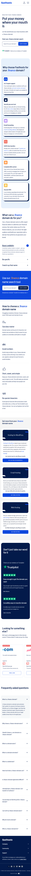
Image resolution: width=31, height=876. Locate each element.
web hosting (6, 517)
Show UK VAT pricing (14, 873)
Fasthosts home (6, 3)
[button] (24, 3)
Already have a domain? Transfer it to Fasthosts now (14, 293)
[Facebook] (11, 866)
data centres (10, 109)
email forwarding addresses (10, 130)
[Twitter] (9, 866)
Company (5, 844)
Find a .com (12, 673)
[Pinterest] (22, 866)
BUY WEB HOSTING (15, 532)
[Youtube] (19, 866)
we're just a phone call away (18, 88)
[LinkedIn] (17, 866)
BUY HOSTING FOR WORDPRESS (15, 460)
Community (5, 848)
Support (4, 853)
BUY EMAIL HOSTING (15, 495)
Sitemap (28, 870)
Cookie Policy (23, 859)
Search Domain (23, 44)
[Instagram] (14, 866)
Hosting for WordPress (8, 443)
